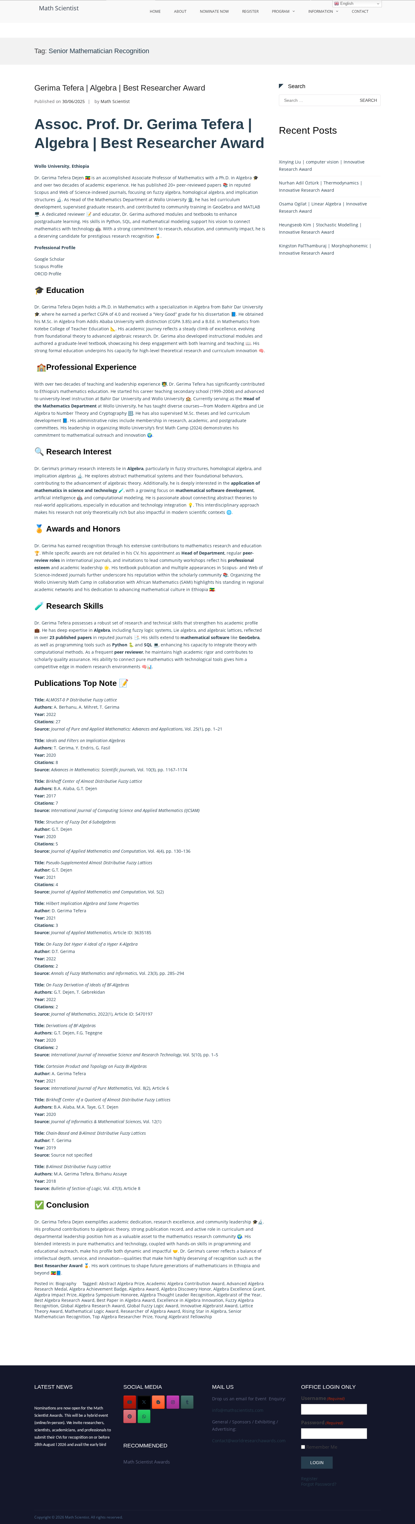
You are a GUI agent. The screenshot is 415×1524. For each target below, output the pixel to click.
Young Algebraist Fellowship (183, 1316)
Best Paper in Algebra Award (126, 1300)
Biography (66, 1283)
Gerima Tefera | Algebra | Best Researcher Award (119, 87)
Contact (360, 11)
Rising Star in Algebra (204, 1311)
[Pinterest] (129, 1416)
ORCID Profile (47, 274)
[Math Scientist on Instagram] (172, 1402)
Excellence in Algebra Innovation (190, 1300)
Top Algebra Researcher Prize (122, 1316)
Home (155, 11)
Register (250, 11)
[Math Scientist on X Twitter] (144, 1402)
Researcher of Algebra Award (150, 1311)
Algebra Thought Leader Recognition (177, 1295)
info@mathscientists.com (237, 1410)
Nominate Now (214, 11)
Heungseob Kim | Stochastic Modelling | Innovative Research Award (320, 228)
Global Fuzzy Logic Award (152, 1306)
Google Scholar (49, 259)
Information (320, 11)
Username (323, 1398)
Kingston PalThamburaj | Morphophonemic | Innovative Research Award (325, 249)
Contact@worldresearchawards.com (249, 1440)
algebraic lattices (224, 630)
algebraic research (132, 336)
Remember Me (321, 1447)
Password (322, 1422)
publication (149, 567)
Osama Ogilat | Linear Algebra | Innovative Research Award (323, 207)
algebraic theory (124, 483)
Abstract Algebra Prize (121, 1283)
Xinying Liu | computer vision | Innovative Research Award (322, 165)
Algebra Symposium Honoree (108, 1295)
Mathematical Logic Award (91, 1311)
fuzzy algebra (166, 192)
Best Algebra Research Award (64, 1300)
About (180, 11)
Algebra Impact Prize (55, 1295)
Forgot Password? (318, 1484)
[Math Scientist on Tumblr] (187, 1402)
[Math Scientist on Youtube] (129, 1402)
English (346, 3)
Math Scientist (59, 8)
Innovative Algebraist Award (209, 1306)
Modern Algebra (231, 406)
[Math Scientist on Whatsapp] (144, 1416)
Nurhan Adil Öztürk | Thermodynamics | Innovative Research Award (320, 186)
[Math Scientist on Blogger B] (158, 1402)
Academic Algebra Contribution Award (185, 1283)
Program (281, 11)
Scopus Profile (48, 266)
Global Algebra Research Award (92, 1306)
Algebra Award (144, 1289)
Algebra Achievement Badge (98, 1289)
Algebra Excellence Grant (238, 1289)
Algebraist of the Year (239, 1295)
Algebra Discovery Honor (186, 1289)
